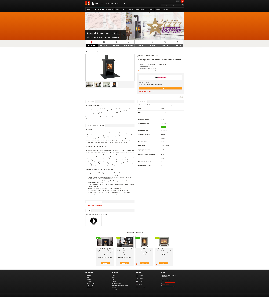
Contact (165, 9)
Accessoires (89, 275)
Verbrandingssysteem (144, 134)
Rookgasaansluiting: (145, 70)
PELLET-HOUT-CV (91, 285)
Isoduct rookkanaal (91, 283)
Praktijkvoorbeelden (141, 9)
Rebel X (137, 294)
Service (131, 9)
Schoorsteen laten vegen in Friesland (120, 285)
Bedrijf (151, 9)
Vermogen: (103, 254)
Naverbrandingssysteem (144, 165)
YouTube (141, 281)
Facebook (141, 275)
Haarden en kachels (98, 9)
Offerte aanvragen (160, 88)
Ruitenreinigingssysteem (144, 161)
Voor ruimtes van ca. (143, 130)
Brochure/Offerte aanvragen (168, 286)
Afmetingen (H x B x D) (144, 104)
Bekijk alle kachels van (145, 91)
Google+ (141, 284)
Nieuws (124, 9)
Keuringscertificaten (143, 158)
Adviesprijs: (141, 82)
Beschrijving (91, 101)
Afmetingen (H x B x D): (146, 64)
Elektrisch (89, 277)
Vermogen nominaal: (145, 66)
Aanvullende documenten (94, 202)
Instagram (141, 278)
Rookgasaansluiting (143, 145)
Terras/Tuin (89, 289)
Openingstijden (165, 284)
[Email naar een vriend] (180, 97)
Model (139, 112)
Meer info (105, 263)
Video (89, 210)
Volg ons (138, 272)
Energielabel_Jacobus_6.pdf (95, 205)
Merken (118, 9)
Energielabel (141, 127)
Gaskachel (89, 279)
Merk (139, 108)
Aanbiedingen (109, 9)
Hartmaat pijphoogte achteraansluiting (148, 154)
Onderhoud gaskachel (116, 283)
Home (88, 9)
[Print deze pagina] (182, 97)
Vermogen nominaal (143, 119)
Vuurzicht (140, 116)
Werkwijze (158, 9)
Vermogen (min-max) (143, 123)
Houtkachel (100, 51)
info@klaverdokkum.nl (170, 282)
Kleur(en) (140, 138)
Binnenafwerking (142, 141)
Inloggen (178, 1)
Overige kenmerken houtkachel (96, 125)
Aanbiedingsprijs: (143, 84)
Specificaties (143, 101)
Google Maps (142, 287)
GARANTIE (114, 287)
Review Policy (115, 289)
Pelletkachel (89, 287)
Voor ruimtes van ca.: (145, 68)
